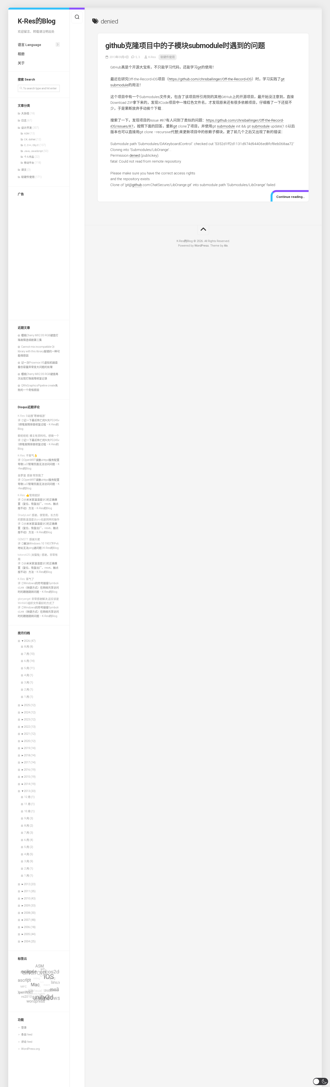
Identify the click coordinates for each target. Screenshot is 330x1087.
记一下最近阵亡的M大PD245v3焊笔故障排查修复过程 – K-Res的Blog (38, 424)
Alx (226, 245)
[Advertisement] (39, 257)
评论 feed (26, 1041)
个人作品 (29, 156)
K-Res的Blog (36, 21)
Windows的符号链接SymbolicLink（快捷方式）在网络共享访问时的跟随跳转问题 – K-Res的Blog (38, 587)
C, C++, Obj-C (31, 145)
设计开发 (26, 127)
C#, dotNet (30, 139)
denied (134, 155)
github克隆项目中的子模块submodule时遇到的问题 (185, 45)
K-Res (152, 57)
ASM (26, 133)
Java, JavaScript (33, 151)
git (199, 67)
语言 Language (29, 45)
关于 (21, 63)
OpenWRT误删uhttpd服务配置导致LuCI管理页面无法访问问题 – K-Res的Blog (39, 464)
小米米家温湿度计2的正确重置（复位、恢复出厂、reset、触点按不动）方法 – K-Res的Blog (38, 504)
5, (137, 57)
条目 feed (26, 1034)
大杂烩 (25, 113)
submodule (119, 85)
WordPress (201, 245)
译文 (24, 169)
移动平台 (29, 162)
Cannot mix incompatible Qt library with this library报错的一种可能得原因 (39, 351)
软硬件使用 (28, 176)
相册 (21, 54)
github (137, 185)
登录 (24, 1027)
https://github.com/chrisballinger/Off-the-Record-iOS (210, 79)
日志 (24, 120)
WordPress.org (30, 1048)
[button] (320, 1081)
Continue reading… (290, 197)
